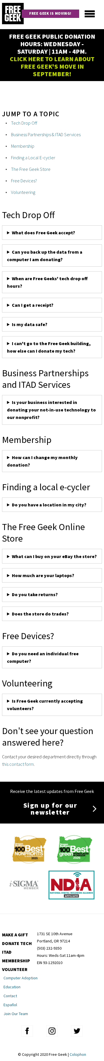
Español (10, 1004)
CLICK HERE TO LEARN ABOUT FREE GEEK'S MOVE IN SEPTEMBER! (52, 66)
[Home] (12, 14)
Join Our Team (15, 1013)
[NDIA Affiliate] (71, 898)
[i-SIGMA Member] (24, 898)
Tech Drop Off (24, 123)
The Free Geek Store (31, 169)
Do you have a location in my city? (49, 505)
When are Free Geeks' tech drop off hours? (47, 282)
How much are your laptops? (43, 575)
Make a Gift (15, 935)
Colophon (78, 1054)
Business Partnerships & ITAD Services (46, 134)
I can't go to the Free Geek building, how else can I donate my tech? (49, 347)
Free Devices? (24, 181)
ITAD (7, 952)
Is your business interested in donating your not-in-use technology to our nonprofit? (51, 409)
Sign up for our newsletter (50, 809)
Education (12, 986)
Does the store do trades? (40, 614)
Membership (22, 146)
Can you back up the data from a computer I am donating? (44, 255)
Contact (10, 995)
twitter (77, 1031)
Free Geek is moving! (50, 13)
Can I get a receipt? (32, 305)
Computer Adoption (20, 977)
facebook (27, 1031)
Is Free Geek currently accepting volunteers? (45, 704)
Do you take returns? (35, 594)
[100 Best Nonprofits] (29, 862)
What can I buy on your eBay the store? (54, 556)
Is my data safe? (29, 324)
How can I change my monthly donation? (42, 461)
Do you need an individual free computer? (43, 657)
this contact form (18, 764)
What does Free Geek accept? (44, 232)
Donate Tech (17, 943)
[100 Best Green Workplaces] (74, 862)
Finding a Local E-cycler (33, 157)
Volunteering (23, 192)
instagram (52, 1031)
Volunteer (14, 969)
